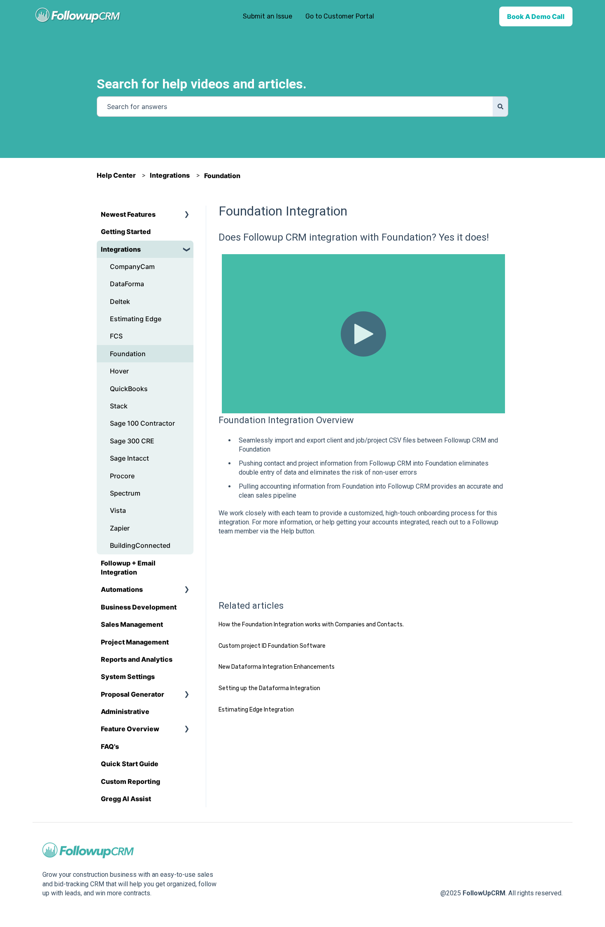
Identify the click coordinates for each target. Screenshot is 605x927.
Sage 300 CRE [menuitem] (132, 441)
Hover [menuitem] (119, 371)
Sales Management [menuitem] (132, 624)
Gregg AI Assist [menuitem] (126, 799)
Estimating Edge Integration (256, 709)
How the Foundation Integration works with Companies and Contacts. (311, 624)
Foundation (222, 175)
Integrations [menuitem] (121, 249)
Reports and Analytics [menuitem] (136, 659)
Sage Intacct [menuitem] (129, 458)
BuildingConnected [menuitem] (140, 545)
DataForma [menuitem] (127, 284)
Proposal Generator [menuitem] (132, 694)
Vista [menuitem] (118, 510)
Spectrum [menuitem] (125, 493)
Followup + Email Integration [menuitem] (128, 567)
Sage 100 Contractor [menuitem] (142, 423)
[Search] (500, 106)
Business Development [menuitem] (139, 607)
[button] (186, 214)
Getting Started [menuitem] (126, 231)
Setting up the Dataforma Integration (269, 688)
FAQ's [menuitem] (110, 746)
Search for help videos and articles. (202, 84)
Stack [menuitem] (119, 406)
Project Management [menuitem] (135, 642)
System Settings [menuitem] (128, 676)
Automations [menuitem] (122, 589)
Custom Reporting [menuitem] (130, 781)
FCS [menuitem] (116, 336)
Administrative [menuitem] (125, 711)
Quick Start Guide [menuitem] (129, 764)
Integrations (170, 175)
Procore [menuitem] (122, 476)
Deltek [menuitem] (120, 301)
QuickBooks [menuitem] (129, 389)
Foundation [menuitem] (128, 354)
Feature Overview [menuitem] (130, 729)
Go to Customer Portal (339, 16)
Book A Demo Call (536, 16)
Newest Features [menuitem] (128, 214)
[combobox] (295, 106)
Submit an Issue (267, 16)
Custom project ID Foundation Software (272, 645)
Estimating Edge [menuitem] (135, 319)
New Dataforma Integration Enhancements (277, 666)
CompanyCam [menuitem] (132, 266)
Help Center (116, 175)
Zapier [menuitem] (120, 528)
